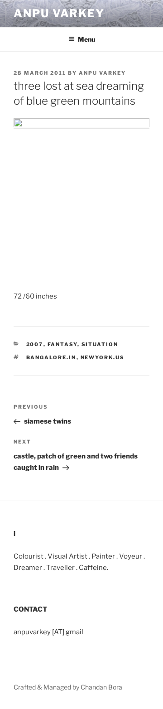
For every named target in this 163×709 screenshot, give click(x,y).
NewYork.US (103, 357)
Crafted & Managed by (47, 687)
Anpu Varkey (59, 13)
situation (100, 344)
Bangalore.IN (51, 357)
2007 (34, 344)
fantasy (62, 344)
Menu (86, 39)
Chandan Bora (101, 687)
